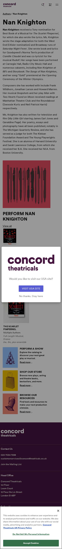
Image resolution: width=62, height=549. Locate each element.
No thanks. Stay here (31, 296)
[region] (31, 527)
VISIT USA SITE (31, 288)
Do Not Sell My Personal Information (31, 534)
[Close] (58, 510)
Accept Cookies (31, 543)
